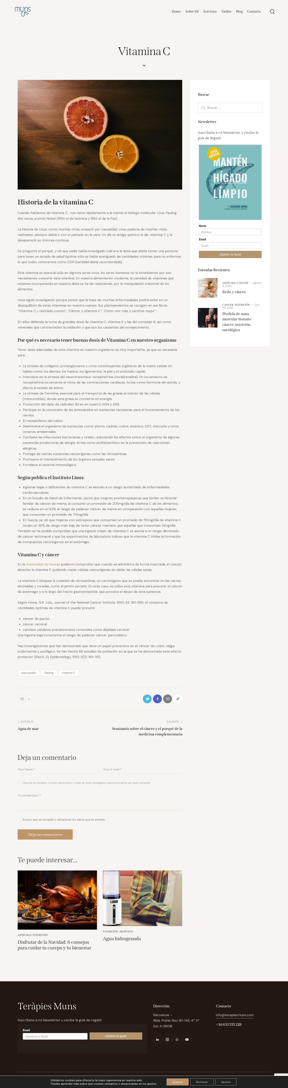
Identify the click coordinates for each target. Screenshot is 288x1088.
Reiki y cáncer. (234, 292)
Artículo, (229, 282)
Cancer (242, 282)
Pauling (49, 672)
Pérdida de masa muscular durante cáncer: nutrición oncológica (236, 321)
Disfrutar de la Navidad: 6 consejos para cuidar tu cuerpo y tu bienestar (54, 945)
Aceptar (177, 1082)
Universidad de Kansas (43, 564)
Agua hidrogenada (122, 938)
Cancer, (228, 304)
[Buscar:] (230, 107)
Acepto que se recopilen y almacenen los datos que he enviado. (64, 819)
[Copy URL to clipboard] (177, 698)
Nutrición (40, 935)
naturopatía (28, 672)
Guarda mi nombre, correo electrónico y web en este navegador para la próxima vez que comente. (87, 783)
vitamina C (68, 672)
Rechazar (202, 1082)
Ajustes (226, 1082)
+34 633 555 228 (228, 1024)
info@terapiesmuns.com (235, 1015)
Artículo (24, 935)
